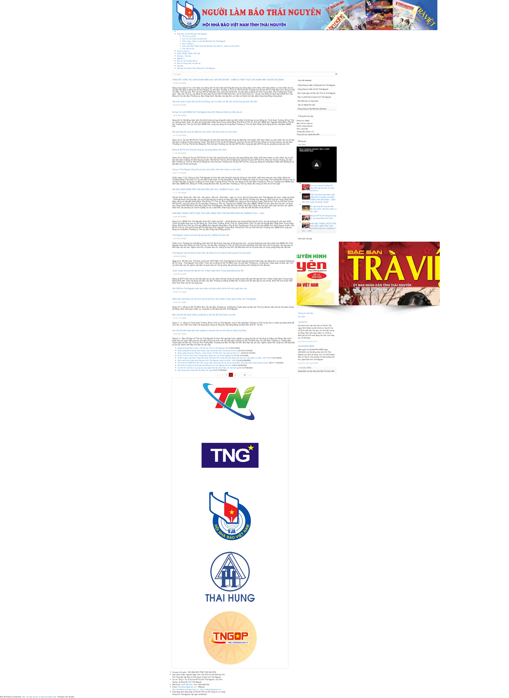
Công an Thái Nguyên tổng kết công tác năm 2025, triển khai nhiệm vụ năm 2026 (206, 169)
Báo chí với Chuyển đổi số (187, 61)
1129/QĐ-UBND (304, 367)
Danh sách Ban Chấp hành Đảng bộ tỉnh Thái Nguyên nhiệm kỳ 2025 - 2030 (207, 360)
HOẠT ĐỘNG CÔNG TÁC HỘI (188, 53)
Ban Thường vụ (188, 43)
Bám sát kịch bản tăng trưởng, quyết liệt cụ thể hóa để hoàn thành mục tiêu (204, 314)
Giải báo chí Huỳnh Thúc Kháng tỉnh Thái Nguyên (196, 68)
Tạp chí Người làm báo (306, 104)
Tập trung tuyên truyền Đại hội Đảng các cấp (195, 370)
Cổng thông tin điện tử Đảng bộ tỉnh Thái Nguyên (316, 85)
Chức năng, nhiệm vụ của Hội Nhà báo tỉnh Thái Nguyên (204, 41)
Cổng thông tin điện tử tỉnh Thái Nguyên (313, 89)
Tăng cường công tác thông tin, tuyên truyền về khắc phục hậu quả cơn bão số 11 (209, 353)
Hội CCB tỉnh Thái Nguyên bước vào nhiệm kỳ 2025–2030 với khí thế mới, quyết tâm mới (209, 288)
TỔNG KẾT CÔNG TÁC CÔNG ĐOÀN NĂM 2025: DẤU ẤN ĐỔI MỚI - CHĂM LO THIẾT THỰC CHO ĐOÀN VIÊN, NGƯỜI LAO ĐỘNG (228, 79)
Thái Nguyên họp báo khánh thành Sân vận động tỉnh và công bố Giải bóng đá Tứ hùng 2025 (211, 252)
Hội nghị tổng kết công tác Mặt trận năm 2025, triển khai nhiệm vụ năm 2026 (204, 131)
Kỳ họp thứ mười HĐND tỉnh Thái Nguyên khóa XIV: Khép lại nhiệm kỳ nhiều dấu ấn (207, 112)
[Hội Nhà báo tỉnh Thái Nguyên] (304, 15)
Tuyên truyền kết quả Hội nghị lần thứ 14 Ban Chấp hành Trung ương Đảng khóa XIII (207, 270)
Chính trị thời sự (183, 51)
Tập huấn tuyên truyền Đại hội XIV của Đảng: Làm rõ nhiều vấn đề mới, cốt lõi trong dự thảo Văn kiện (214, 101)
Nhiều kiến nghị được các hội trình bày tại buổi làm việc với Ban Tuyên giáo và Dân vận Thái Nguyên (214, 298)
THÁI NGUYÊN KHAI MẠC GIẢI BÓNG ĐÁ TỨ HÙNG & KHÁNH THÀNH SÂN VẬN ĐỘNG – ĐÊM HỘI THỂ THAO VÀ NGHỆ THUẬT (318, 198)
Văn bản (180, 65)
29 (245, 374)
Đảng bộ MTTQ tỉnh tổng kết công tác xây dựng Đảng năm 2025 (199, 149)
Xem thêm (302, 144)
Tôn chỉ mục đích (189, 36)
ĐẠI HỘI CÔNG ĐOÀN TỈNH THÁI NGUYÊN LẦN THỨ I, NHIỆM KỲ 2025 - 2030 (205, 189)
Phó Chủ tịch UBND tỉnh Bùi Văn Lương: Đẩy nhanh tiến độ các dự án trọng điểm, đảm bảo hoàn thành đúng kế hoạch (223, 362)
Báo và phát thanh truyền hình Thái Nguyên (314, 97)
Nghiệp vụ (181, 58)
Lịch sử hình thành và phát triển (194, 38)
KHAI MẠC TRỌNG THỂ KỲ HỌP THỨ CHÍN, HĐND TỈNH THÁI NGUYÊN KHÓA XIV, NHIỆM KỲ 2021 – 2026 (218, 213)
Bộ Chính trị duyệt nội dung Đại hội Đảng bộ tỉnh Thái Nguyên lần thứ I (205, 365)
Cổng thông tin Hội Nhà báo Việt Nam (312, 108)
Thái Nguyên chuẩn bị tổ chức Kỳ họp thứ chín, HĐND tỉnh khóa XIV (200, 235)
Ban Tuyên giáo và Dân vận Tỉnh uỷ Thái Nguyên (316, 93)
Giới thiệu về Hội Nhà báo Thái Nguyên (192, 33)
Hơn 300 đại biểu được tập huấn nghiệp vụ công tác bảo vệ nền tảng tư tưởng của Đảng (209, 330)
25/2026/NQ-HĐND (306, 346)
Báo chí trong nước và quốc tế (188, 63)
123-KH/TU (302, 322)
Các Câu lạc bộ (188, 48)
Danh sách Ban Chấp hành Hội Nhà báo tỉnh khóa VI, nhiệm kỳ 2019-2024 (210, 46)
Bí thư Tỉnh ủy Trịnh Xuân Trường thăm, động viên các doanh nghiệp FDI (206, 355)
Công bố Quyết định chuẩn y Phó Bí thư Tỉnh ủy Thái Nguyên (201, 348)
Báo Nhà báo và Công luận (308, 101)
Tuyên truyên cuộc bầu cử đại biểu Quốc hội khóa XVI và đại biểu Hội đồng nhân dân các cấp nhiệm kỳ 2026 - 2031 (222, 357)
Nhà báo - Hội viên (184, 56)
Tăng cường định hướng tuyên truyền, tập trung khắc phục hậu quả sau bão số (208, 350)
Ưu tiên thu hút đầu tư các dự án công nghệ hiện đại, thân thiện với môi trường (208, 367)
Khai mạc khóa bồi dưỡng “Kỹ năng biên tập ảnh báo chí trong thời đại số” (322, 188)
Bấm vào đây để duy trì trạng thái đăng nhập (39, 696)
